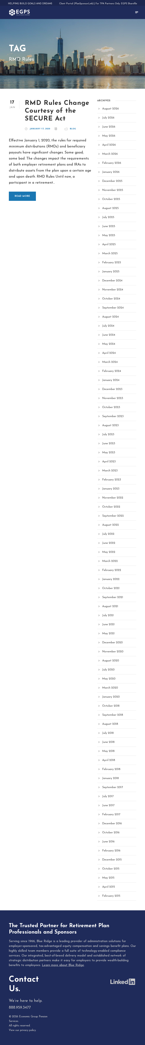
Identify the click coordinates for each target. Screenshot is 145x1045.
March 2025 (110, 253)
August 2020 (110, 660)
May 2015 (108, 877)
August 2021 (110, 606)
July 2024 (108, 325)
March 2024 (110, 362)
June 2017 (108, 805)
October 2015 (110, 868)
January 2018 (110, 778)
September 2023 (113, 416)
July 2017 (108, 796)
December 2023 (112, 389)
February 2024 (111, 371)
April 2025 (109, 244)
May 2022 (108, 552)
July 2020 (108, 669)
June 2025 (108, 226)
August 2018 (110, 724)
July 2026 (108, 117)
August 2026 (110, 108)
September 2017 (112, 787)
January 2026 (111, 172)
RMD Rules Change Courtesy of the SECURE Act (57, 111)
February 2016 (111, 850)
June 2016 (108, 841)
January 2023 (110, 488)
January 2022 (111, 579)
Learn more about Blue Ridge (63, 965)
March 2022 (110, 561)
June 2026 (108, 126)
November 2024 (112, 289)
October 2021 (111, 588)
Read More (22, 196)
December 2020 (112, 642)
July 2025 (108, 217)
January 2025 (110, 271)
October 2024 (111, 298)
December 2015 (112, 859)
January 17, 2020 (40, 128)
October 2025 (111, 199)
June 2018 (108, 742)
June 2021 (108, 624)
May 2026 (108, 135)
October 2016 (111, 832)
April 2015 (108, 887)
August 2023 (110, 425)
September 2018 (112, 715)
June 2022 (108, 543)
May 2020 (108, 678)
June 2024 (108, 335)
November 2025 (112, 190)
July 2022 (108, 534)
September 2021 (112, 597)
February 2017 (111, 814)
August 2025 (110, 208)
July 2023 (108, 434)
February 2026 (111, 163)
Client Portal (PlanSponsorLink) (76, 3)
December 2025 (112, 181)
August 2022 (110, 525)
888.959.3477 (20, 1008)
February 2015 (111, 896)
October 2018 (111, 706)
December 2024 (112, 280)
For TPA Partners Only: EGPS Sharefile (116, 3)
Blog (73, 128)
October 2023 (111, 407)
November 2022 (112, 497)
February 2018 (111, 769)
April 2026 (109, 145)
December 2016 (112, 823)
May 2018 (108, 751)
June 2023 (108, 443)
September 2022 (113, 516)
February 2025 (111, 262)
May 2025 (108, 235)
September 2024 (113, 307)
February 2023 (111, 479)
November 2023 (112, 398)
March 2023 (110, 470)
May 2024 (108, 344)
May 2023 (108, 452)
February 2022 (111, 570)
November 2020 (112, 651)
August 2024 (110, 316)
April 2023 (109, 461)
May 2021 (108, 633)
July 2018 (108, 733)
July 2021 (108, 615)
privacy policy (28, 1030)
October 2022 (111, 506)
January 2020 (111, 696)
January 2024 (110, 380)
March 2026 (110, 154)
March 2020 (110, 687)
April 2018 (108, 760)
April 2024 (109, 353)
